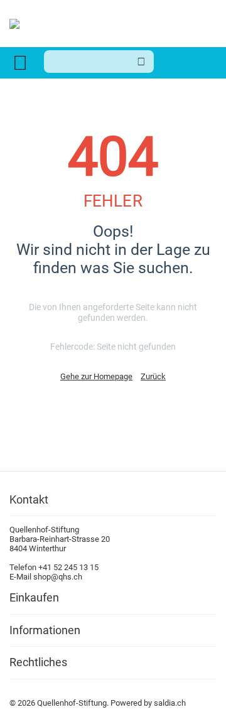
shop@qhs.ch (57, 576)
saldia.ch (170, 703)
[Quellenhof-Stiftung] (14, 23)
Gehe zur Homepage (96, 376)
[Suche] (141, 61)
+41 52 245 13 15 (68, 567)
